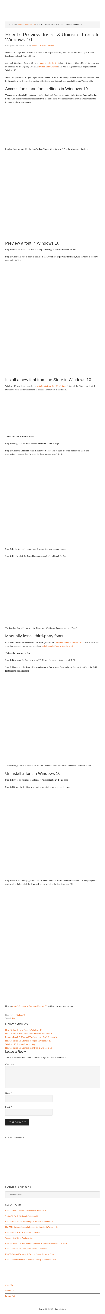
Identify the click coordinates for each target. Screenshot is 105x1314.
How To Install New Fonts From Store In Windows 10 (28, 1033)
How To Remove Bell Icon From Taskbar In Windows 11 (27, 1249)
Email (8, 1107)
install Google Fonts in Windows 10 (57, 646)
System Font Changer (48, 67)
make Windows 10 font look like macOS (29, 1006)
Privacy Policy (11, 1296)
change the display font (49, 63)
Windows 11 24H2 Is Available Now (19, 1238)
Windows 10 (30, 25)
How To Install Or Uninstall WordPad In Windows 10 (28, 1048)
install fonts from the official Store (51, 386)
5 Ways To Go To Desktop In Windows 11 (21, 1216)
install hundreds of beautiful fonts (70, 642)
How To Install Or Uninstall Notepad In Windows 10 (28, 1041)
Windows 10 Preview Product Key (20, 1044)
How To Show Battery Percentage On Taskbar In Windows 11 (29, 1222)
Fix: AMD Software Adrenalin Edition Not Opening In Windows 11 (31, 1227)
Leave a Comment (47, 46)
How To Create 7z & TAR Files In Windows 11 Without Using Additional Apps (36, 1243)
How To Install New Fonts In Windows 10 (23, 1030)
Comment (10, 1064)
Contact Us (9, 1291)
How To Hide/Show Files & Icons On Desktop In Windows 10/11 (30, 1260)
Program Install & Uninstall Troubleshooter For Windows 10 (31, 1037)
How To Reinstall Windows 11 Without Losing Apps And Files (29, 1254)
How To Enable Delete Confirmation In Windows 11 (25, 1211)
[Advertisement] (52, 127)
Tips (13, 1018)
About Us (9, 1285)
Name (8, 1093)
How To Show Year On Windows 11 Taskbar (22, 1233)
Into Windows (52, 4)
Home (20, 25)
